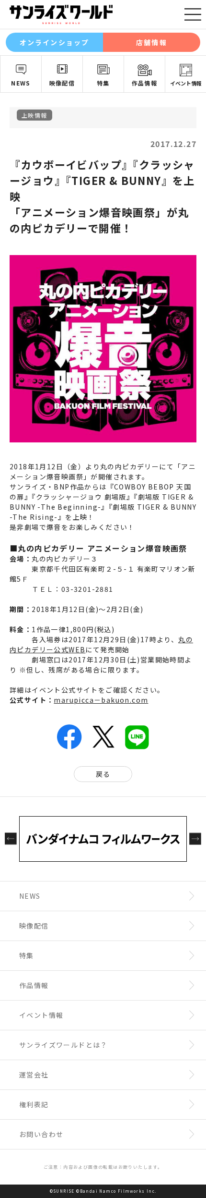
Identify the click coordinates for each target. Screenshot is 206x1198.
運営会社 (34, 1074)
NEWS (21, 83)
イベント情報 (186, 83)
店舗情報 (151, 42)
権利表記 (34, 1104)
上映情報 (34, 115)
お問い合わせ (41, 1134)
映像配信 (62, 83)
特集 (103, 83)
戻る (103, 774)
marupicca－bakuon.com (101, 700)
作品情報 (145, 83)
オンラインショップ (54, 42)
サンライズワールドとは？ (63, 1045)
